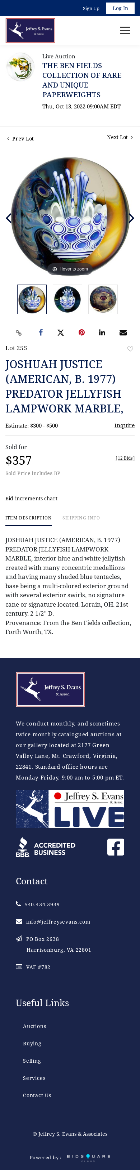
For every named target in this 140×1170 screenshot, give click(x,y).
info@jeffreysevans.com (58, 921)
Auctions (34, 1026)
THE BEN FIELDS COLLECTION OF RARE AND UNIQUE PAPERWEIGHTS (82, 80)
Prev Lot (22, 138)
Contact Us (37, 1095)
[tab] (28, 520)
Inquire (125, 425)
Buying (32, 1043)
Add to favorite (130, 349)
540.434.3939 (42, 904)
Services (34, 1078)
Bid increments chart (31, 498)
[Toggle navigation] (125, 30)
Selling (32, 1060)
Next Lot (118, 137)
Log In (120, 8)
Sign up (91, 8)
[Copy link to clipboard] (19, 333)
